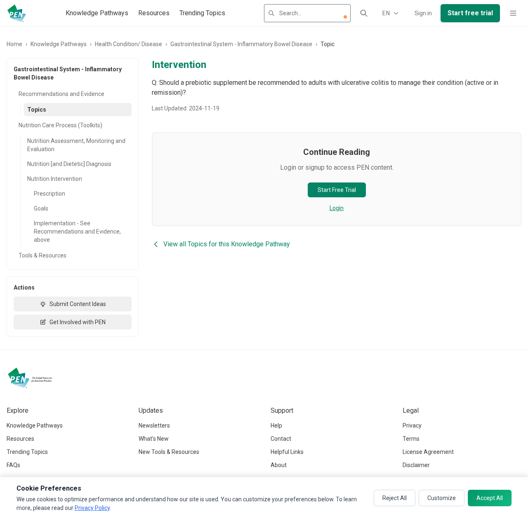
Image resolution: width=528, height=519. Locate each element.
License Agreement (428, 452)
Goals (41, 208)
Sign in (423, 13)
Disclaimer (416, 465)
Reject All (394, 498)
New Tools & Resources (169, 452)
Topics (36, 109)
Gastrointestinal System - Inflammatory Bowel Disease (241, 44)
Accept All (489, 498)
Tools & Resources (42, 255)
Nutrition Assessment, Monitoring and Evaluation (76, 145)
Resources (154, 13)
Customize (441, 498)
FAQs (13, 465)
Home (14, 44)
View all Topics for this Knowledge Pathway (226, 244)
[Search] (364, 13)
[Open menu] (513, 13)
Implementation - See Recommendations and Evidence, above (77, 231)
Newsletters (154, 425)
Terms (411, 438)
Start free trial (470, 13)
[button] (345, 17)
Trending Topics (202, 13)
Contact (281, 438)
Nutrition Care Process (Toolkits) (60, 125)
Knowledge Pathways (97, 13)
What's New (154, 438)
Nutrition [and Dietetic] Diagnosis (69, 164)
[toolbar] (345, 17)
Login (337, 208)
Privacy (412, 425)
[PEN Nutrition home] (16, 13)
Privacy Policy (92, 508)
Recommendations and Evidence (61, 94)
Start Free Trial (337, 190)
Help (276, 425)
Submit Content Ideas (78, 304)
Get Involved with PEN (78, 322)
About (279, 465)
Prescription (49, 193)
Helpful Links (287, 452)
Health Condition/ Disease (128, 44)
